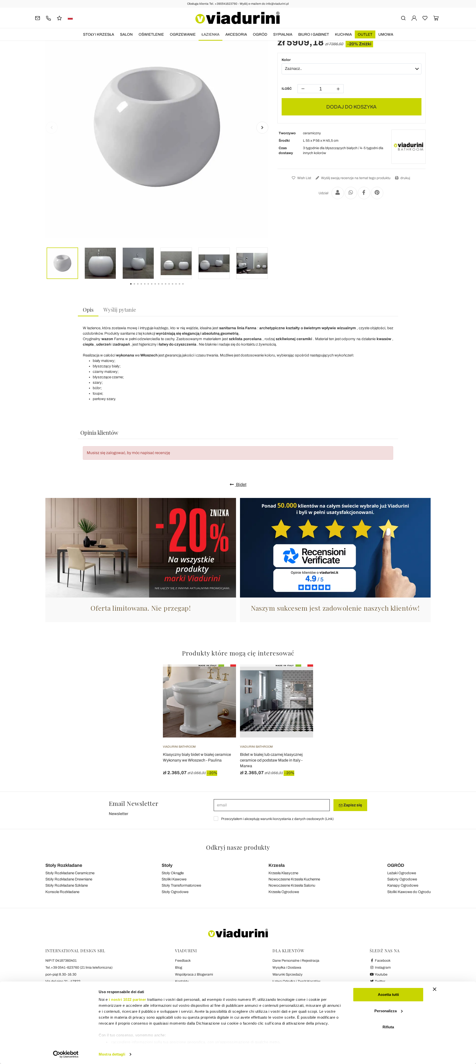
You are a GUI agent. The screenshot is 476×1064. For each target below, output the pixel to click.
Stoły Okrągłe (173, 873)
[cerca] (403, 18)
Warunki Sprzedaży (287, 974)
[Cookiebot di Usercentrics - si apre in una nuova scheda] (66, 1054)
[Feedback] (59, 18)
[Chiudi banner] (434, 989)
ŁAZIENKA (210, 34)
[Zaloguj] (414, 18)
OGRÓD (260, 34)
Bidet (240, 484)
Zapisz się (352, 805)
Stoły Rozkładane (63, 865)
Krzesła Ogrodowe (283, 892)
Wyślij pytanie (119, 309)
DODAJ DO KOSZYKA (351, 106)
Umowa (385, 34)
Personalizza (385, 1011)
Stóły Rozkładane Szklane (66, 885)
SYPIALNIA (282, 34)
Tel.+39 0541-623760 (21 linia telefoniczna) (79, 967)
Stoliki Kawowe (174, 879)
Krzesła (276, 865)
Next (262, 128)
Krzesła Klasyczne (283, 873)
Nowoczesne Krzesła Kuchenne (294, 879)
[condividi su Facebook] (364, 193)
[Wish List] (223, 689)
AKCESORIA (236, 34)
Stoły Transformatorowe (181, 885)
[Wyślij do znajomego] (337, 193)
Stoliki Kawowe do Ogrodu (409, 892)
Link (329, 819)
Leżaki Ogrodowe (401, 873)
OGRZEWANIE (183, 34)
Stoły (167, 865)
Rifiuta (388, 1027)
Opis (88, 309)
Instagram (382, 967)
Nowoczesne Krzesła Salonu (291, 885)
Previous (52, 128)
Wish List (304, 178)
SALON (126, 34)
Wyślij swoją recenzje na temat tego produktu (355, 178)
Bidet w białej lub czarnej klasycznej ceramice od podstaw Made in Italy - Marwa (271, 760)
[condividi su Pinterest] (377, 193)
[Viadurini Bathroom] (408, 147)
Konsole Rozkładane (62, 892)
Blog (178, 967)
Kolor (286, 60)
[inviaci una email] (37, 18)
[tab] (88, 309)
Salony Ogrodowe (402, 879)
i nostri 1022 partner (127, 999)
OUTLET (365, 34)
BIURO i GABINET (313, 34)
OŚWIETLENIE (151, 34)
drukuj (405, 178)
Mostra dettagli (112, 1054)
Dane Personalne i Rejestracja (295, 960)
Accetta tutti (388, 994)
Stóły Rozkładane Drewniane (68, 879)
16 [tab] (187, 287)
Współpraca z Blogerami (194, 974)
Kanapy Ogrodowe (402, 885)
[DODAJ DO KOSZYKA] (223, 677)
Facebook (382, 960)
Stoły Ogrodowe (175, 892)
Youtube (380, 974)
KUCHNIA (343, 34)
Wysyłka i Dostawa (286, 967)
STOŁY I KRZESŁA (98, 34)
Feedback (183, 960)
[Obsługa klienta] (48, 18)
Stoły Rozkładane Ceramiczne (69, 873)
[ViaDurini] (237, 18)
